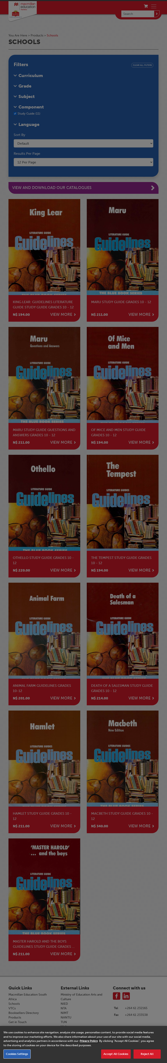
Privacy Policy (89, 1040)
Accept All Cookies (116, 1054)
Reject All (147, 1054)
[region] (83, 1044)
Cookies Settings (17, 1054)
